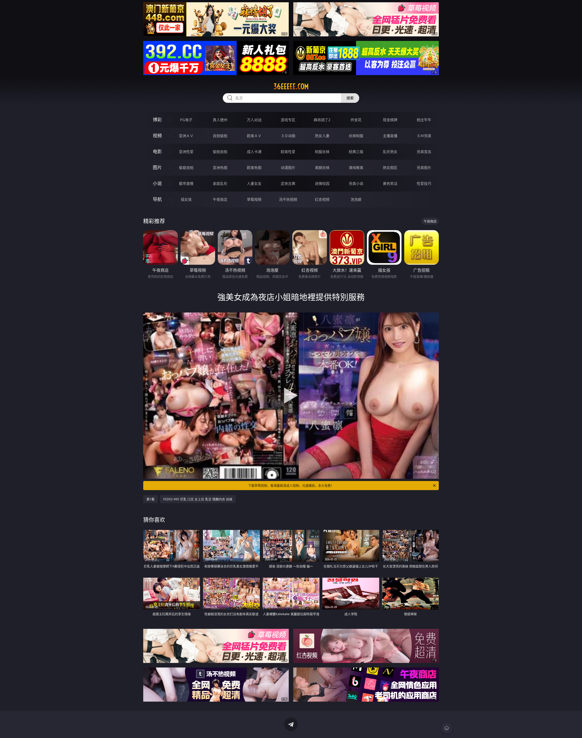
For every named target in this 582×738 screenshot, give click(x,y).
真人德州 (220, 119)
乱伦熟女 (390, 151)
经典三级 (356, 151)
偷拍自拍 (220, 151)
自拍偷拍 (220, 135)
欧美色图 (254, 167)
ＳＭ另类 (424, 135)
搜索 (350, 98)
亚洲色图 (220, 167)
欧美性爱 (288, 151)
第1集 (150, 499)
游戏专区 (288, 119)
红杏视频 (322, 199)
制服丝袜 (322, 151)
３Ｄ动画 (288, 135)
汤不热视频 (288, 199)
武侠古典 (288, 183)
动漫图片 (288, 167)
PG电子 (186, 119)
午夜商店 (220, 199)
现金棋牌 (390, 119)
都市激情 (186, 183)
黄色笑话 (390, 183)
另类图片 (424, 167)
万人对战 (254, 119)
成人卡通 (254, 151)
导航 (157, 199)
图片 (157, 167)
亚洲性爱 (186, 151)
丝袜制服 (356, 135)
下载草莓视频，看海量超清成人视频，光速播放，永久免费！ (291, 485)
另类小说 (356, 183)
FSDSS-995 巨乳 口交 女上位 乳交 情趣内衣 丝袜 (197, 499)
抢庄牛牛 (424, 119)
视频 (157, 136)
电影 (157, 152)
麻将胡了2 (322, 119)
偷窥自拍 (186, 167)
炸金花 (356, 119)
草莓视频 (254, 199)
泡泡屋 (356, 199)
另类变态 (424, 151)
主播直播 (390, 135)
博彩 (157, 120)
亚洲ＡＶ (186, 135)
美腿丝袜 (322, 167)
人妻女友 (254, 183)
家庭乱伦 (220, 183)
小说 (157, 183)
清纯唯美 (356, 167)
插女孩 (186, 199)
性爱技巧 (424, 183)
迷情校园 (322, 183)
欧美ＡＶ (254, 135)
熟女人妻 (322, 135)
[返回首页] (446, 728)
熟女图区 (390, 167)
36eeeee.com (291, 86)
